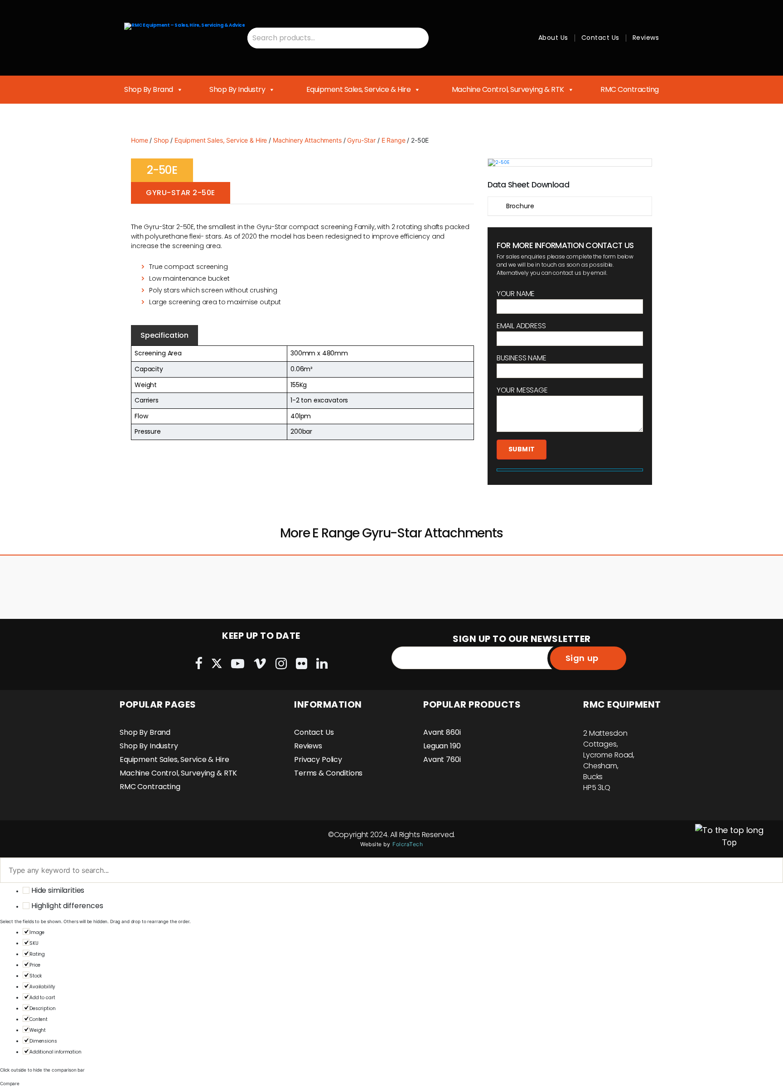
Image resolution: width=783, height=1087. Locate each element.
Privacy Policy (318, 759)
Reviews (646, 37)
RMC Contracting (629, 89)
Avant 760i (442, 759)
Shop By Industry (237, 89)
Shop (161, 140)
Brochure (520, 206)
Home (139, 140)
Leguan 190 (442, 746)
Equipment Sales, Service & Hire (358, 89)
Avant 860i (442, 732)
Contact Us (600, 37)
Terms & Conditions (328, 773)
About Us (553, 37)
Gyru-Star (361, 140)
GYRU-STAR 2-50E (180, 192)
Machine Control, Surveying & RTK (508, 89)
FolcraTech (407, 844)
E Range (394, 140)
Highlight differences (66, 905)
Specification (164, 335)
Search (418, 38)
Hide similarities (56, 890)
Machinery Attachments (307, 140)
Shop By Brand (148, 89)
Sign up (582, 658)
